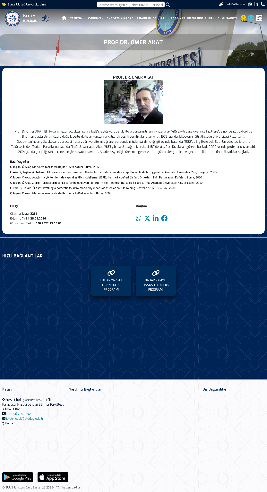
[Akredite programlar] (243, 19)
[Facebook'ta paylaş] (164, 218)
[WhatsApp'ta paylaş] (138, 218)
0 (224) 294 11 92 (18, 414)
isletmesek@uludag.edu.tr (24, 419)
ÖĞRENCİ (94, 18)
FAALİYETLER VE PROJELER (191, 18)
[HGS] (259, 17)
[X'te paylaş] (147, 218)
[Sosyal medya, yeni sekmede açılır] (250, 4)
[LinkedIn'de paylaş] (156, 218)
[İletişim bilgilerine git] (263, 4)
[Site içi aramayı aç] (168, 4)
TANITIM (76, 18)
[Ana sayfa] (64, 18)
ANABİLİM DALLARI (151, 18)
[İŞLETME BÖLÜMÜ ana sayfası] (12, 18)
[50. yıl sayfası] (45, 18)
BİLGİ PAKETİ (227, 18)
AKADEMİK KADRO (120, 18)
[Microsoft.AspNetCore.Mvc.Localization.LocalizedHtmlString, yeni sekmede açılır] (17, 477)
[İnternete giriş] (251, 19)
